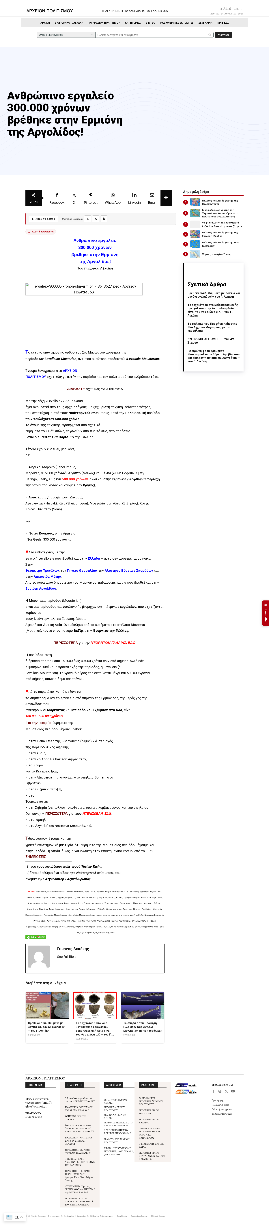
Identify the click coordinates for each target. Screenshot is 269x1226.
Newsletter (265, 613)
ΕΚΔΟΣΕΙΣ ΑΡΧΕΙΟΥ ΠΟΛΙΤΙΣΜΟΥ (114, 1108)
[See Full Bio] (76, 956)
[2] (46, 826)
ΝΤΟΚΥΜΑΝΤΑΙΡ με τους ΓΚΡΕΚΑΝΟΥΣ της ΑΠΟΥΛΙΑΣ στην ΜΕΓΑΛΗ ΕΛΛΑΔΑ (80, 1189)
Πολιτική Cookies (220, 1104)
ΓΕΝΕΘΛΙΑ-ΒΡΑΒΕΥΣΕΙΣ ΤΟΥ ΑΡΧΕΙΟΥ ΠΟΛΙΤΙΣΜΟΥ (119, 1124)
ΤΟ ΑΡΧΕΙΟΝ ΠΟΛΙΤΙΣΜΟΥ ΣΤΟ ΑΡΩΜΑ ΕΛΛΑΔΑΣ (79, 1108)
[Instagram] (219, 1091)
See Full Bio (65, 957)
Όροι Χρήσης (218, 1100)
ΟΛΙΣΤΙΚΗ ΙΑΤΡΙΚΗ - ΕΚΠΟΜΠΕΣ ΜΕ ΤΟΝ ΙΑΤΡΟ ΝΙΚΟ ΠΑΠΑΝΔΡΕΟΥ (149, 1133)
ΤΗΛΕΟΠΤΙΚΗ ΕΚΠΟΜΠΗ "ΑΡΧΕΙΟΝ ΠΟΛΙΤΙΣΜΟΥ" (78, 1151)
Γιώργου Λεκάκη (98, 268)
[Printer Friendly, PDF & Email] (35, 939)
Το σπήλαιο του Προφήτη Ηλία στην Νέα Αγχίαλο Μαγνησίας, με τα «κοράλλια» (212, 327)
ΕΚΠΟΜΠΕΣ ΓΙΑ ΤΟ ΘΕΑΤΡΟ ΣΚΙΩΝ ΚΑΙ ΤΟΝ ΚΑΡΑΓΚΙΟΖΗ (152, 1155)
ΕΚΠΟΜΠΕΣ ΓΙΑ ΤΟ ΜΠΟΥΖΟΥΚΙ (149, 1112)
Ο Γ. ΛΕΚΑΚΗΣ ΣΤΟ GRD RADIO (152, 1145)
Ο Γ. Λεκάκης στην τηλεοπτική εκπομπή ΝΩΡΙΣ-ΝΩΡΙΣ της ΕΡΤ (80, 1099)
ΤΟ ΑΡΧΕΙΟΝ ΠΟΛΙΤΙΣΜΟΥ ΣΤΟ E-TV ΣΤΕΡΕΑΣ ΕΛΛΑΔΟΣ (79, 1140)
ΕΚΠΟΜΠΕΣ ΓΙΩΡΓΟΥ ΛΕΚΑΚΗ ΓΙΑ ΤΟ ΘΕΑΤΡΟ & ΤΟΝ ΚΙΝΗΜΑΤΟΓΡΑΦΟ (79, 1201)
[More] (166, 198)
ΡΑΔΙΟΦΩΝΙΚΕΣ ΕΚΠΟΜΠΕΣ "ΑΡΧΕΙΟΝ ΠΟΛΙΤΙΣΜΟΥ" (151, 1101)
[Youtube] (233, 1091)
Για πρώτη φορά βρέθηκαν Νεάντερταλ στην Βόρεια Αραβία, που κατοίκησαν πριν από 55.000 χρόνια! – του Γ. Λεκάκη (214, 356)
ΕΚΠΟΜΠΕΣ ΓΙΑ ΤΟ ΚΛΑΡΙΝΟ (149, 1121)
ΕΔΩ (104, 389)
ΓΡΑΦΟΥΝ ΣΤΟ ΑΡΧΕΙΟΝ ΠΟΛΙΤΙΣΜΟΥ (117, 1141)
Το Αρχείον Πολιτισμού (222, 1113)
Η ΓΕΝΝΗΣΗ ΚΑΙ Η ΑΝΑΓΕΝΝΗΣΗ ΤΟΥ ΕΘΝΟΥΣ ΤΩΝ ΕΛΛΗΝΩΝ (80, 1161)
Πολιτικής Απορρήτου (221, 1109)
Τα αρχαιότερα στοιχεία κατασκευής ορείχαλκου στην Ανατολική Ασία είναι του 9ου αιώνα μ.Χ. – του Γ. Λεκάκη (213, 310)
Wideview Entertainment (101, 1215)
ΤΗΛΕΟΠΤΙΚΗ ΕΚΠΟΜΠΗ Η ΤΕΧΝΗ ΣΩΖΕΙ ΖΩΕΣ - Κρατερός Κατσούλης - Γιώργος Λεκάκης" (79, 1175)
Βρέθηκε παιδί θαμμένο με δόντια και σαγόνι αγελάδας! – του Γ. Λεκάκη (214, 294)
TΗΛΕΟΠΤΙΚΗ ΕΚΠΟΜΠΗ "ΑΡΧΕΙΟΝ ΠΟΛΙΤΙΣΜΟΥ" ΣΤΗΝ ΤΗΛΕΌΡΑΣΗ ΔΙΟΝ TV (79, 1128)
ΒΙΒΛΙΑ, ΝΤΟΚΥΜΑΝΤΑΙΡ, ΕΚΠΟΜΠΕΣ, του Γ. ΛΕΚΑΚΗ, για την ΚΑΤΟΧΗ (119, 1151)
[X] (226, 1091)
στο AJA (115, 710)
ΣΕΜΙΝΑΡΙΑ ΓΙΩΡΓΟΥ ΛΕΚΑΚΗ (115, 1116)
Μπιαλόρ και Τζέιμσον (89, 710)
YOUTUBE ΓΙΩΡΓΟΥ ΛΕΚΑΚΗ (75, 1118)
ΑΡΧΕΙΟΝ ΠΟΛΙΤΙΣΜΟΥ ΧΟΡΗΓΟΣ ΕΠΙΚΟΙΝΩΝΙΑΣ (117, 1131)
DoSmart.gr (69, 1215)
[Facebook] (213, 1091)
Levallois (134, 359)
